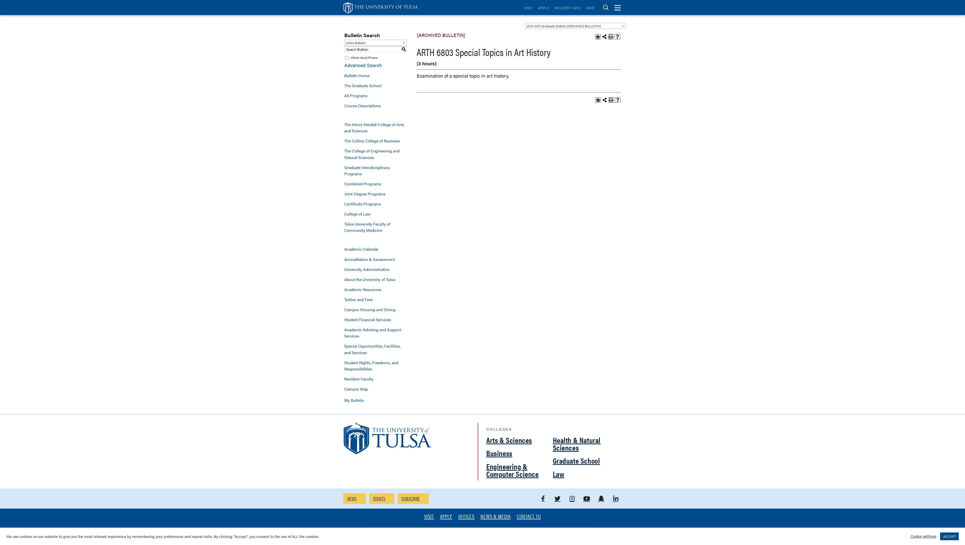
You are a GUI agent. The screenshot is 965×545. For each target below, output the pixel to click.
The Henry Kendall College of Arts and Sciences (374, 128)
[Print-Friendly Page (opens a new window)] (611, 36)
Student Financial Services (367, 319)
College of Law (357, 214)
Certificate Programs (362, 204)
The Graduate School (362, 85)
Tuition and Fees (358, 299)
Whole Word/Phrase (364, 57)
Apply (543, 7)
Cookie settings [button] (923, 536)
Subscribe (411, 498)
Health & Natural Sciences (577, 443)
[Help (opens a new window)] (617, 36)
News (352, 498)
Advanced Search (363, 65)
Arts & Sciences (509, 439)
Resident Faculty (358, 379)
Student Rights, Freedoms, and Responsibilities (371, 366)
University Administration (367, 269)
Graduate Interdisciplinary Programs (367, 171)
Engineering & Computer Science (512, 470)
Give (590, 7)
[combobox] (575, 26)
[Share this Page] (604, 36)
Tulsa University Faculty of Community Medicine (367, 227)
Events (379, 498)
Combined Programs (362, 184)
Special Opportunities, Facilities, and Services (372, 349)
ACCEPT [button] (949, 536)
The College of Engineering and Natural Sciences (372, 154)
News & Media (495, 517)
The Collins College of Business (372, 141)
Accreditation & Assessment (369, 259)
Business (499, 453)
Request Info (567, 7)
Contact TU (529, 517)
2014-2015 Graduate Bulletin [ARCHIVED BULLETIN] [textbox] (563, 26)
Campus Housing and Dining (370, 309)
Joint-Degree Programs (364, 194)
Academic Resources (362, 289)
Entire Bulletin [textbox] (356, 42)
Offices (466, 517)
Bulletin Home (356, 75)
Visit (528, 7)
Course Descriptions (362, 105)
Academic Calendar (361, 249)
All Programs (356, 95)
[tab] (605, 8)
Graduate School (576, 460)
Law (558, 473)
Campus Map (356, 389)
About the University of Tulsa (369, 279)
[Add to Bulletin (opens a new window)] (598, 36)
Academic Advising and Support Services (372, 333)
